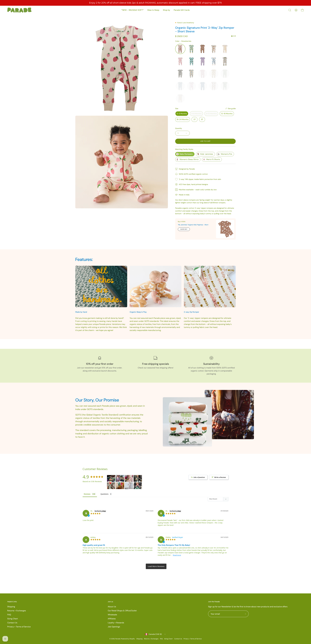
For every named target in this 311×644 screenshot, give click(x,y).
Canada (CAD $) (155, 634)
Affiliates (112, 618)
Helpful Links (12, 602)
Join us (110, 602)
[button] (289, 10)
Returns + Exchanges (16, 610)
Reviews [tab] (87, 494)
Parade (117, 639)
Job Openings (114, 626)
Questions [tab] (104, 494)
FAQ (9, 614)
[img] (233, 36)
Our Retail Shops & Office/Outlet (122, 610)
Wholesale (112, 614)
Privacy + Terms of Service (19, 626)
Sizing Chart (12, 618)
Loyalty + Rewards (116, 622)
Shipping (11, 606)
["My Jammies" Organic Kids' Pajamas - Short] (225, 229)
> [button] (156, 566)
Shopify (132, 639)
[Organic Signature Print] (111, 478)
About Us (112, 606)
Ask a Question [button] (199, 477)
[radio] (180, 49)
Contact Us (12, 622)
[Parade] (19, 10)
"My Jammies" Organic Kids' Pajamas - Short (193, 225)
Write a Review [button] (220, 477)
